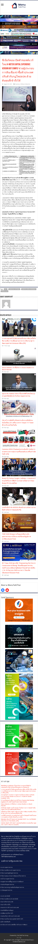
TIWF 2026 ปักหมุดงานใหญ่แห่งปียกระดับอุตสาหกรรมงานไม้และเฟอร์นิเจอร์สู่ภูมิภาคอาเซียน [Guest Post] (16, 536)
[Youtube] (20, 938)
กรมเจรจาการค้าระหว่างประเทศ (9, 907)
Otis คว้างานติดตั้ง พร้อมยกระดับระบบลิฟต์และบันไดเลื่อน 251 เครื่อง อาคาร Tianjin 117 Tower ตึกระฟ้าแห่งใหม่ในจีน (18, 422)
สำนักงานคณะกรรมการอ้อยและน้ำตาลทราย (13, 876)
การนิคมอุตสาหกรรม (6, 890)
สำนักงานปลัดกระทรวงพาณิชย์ (9, 899)
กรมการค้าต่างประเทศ (6, 901)
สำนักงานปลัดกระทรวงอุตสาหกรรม (10, 870)
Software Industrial (25, 84)
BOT (6, 289)
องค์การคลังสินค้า (5, 921)
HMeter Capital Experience (29, 289)
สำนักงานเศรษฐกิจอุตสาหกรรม (9, 873)
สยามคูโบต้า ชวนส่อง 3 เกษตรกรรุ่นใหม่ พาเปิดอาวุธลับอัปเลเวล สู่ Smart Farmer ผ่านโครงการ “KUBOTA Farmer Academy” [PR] (17, 796)
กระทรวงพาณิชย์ (5, 896)
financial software (14, 289)
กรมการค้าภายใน (5, 904)
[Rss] (17, 938)
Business (17, 84)
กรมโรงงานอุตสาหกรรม (7, 878)
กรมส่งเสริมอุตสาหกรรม (7, 884)
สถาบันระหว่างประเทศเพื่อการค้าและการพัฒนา (13, 924)
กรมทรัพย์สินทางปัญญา (7, 910)
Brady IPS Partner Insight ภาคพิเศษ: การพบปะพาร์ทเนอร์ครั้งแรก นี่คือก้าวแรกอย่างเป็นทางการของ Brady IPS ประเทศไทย (19, 480)
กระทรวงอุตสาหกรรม (6, 867)
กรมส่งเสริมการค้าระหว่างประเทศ (10, 916)
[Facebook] (19, 938)
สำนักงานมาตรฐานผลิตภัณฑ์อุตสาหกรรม (12, 887)
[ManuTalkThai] (19, 5)
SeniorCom (5, 291)
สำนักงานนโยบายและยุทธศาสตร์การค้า (11, 919)
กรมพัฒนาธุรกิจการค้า (6, 913)
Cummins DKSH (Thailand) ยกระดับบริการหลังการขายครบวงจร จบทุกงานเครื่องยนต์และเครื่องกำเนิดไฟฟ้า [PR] (19, 451)
